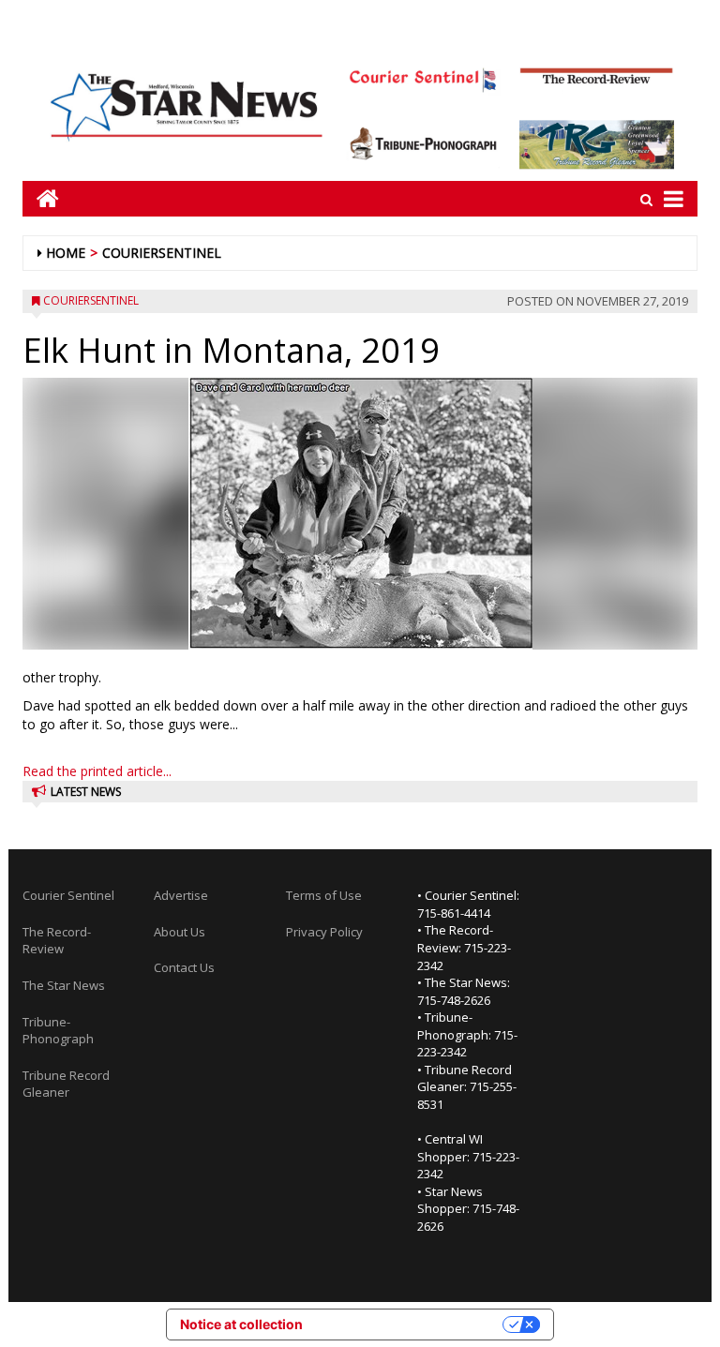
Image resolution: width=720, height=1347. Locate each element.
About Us (179, 931)
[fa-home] (40, 198)
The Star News (63, 985)
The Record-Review (56, 940)
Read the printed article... (97, 771)
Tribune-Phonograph (58, 1030)
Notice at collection (241, 1324)
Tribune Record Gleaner (66, 1084)
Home (65, 253)
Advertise (181, 895)
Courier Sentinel (68, 895)
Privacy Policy (324, 931)
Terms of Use (324, 895)
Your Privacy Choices (410, 1324)
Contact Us (184, 967)
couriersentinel (161, 253)
